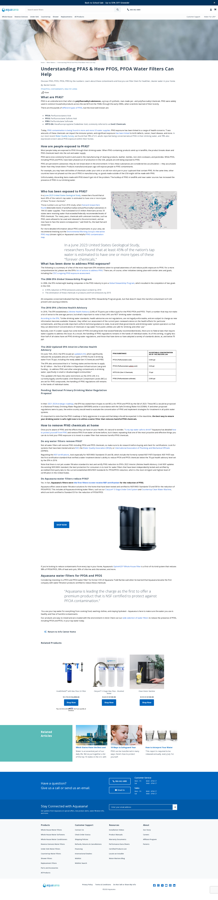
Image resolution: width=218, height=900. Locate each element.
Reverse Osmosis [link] (21, 17)
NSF (77, 448)
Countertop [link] (45, 17)
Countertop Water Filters (51, 854)
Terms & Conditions (103, 884)
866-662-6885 (121, 781)
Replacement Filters (49, 863)
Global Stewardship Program (122, 283)
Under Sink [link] (34, 17)
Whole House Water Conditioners (54, 839)
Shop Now (71, 702)
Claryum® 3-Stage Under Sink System (121, 489)
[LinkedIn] (174, 885)
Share (46, 92)
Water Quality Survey (65, 136)
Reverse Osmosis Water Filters (53, 844)
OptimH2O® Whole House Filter (127, 566)
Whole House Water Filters (51, 830)
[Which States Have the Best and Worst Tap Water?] (91, 735)
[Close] (214, 3)
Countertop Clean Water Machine (156, 489)
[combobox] (69, 9)
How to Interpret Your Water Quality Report (159, 748)
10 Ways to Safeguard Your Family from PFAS (123, 748)
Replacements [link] (66, 17)
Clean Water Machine (147, 691)
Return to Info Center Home (62, 631)
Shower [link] (56, 17)
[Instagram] (158, 885)
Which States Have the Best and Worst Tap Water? (91, 748)
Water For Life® (210, 17)
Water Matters (51, 62)
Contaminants (57, 89)
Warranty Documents (117, 839)
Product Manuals (116, 835)
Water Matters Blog (117, 858)
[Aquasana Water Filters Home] (10, 10)
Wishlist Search (81, 863)
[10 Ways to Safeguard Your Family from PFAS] (126, 735)
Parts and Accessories (49, 868)
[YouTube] (166, 885)
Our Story (147, 830)
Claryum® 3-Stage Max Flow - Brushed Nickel (109, 692)
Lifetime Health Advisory (78, 311)
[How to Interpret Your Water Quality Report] (161, 735)
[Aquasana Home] (51, 886)
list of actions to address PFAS (90, 270)
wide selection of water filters (135, 618)
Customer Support (193, 17)
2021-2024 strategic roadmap (60, 403)
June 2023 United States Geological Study (63, 195)
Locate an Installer (116, 854)
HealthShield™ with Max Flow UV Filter (71, 691)
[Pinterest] (170, 885)
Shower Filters (46, 858)
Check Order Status (82, 835)
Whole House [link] (7, 17)
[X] (162, 885)
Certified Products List (118, 849)
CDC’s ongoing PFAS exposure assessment (71, 273)
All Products (45, 873)
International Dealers (83, 854)
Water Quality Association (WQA (97, 448)
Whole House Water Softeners (53, 835)
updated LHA (80, 354)
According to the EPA (50, 318)
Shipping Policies (81, 839)
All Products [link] (79, 17)
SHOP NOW (62, 525)
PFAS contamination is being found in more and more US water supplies (78, 130)
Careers (146, 835)
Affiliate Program (150, 839)
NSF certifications (61, 454)
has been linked (122, 133)
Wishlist (78, 858)
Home (43, 62)
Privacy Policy (87, 884)
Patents (146, 844)
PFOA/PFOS (45, 89)
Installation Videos (116, 830)
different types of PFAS (72, 108)
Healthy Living (70, 89)
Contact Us (79, 830)
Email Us (121, 790)
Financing (79, 849)
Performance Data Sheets (119, 844)
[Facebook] (154, 885)
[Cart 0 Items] (215, 10)
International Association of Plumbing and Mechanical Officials (142, 448)
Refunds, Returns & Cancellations (88, 844)
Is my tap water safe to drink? (138, 429)
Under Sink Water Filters (50, 849)
